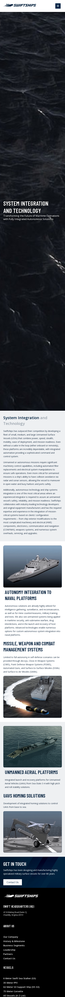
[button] (58, 6)
